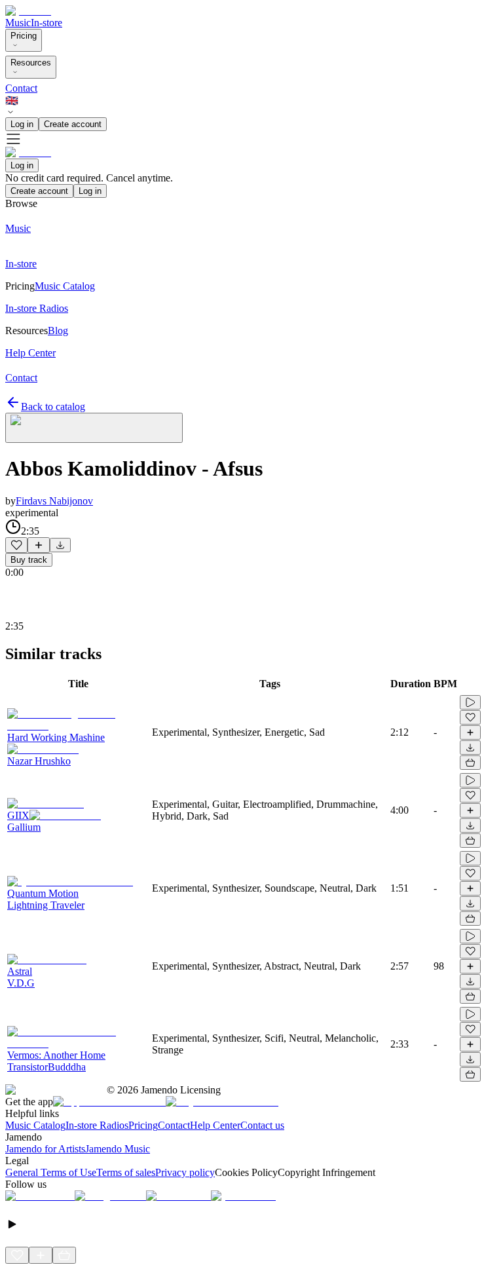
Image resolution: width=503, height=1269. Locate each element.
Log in (21, 124)
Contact (21, 88)
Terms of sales (125, 1172)
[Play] (94, 428)
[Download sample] (60, 545)
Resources (30, 62)
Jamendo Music (117, 1148)
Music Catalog (35, 1125)
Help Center (215, 1125)
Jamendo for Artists (45, 1148)
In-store (46, 22)
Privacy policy (185, 1172)
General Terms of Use (50, 1172)
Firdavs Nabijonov (54, 500)
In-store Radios (96, 1125)
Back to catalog (53, 406)
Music (18, 22)
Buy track (28, 560)
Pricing (23, 36)
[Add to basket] (470, 762)
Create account (73, 124)
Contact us (262, 1125)
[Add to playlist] (39, 545)
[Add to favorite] (16, 545)
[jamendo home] (28, 10)
